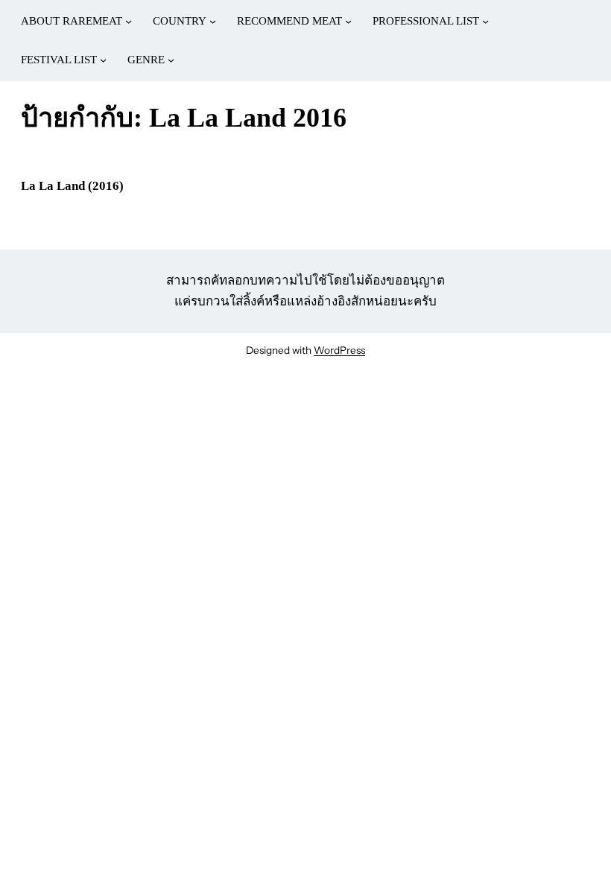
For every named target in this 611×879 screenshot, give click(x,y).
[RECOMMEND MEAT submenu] (348, 21)
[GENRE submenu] (171, 60)
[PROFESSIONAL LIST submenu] (485, 21)
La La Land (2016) (72, 186)
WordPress (339, 350)
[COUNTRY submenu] (212, 21)
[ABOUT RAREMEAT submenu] (128, 21)
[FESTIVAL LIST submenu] (103, 60)
